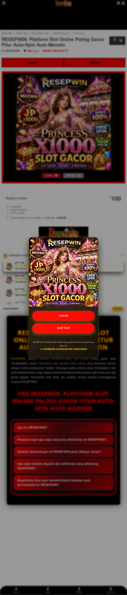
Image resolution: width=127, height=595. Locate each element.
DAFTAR (63, 328)
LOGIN (63, 315)
